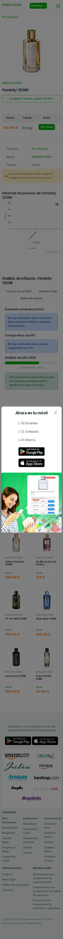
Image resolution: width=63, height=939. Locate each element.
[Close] (55, 412)
